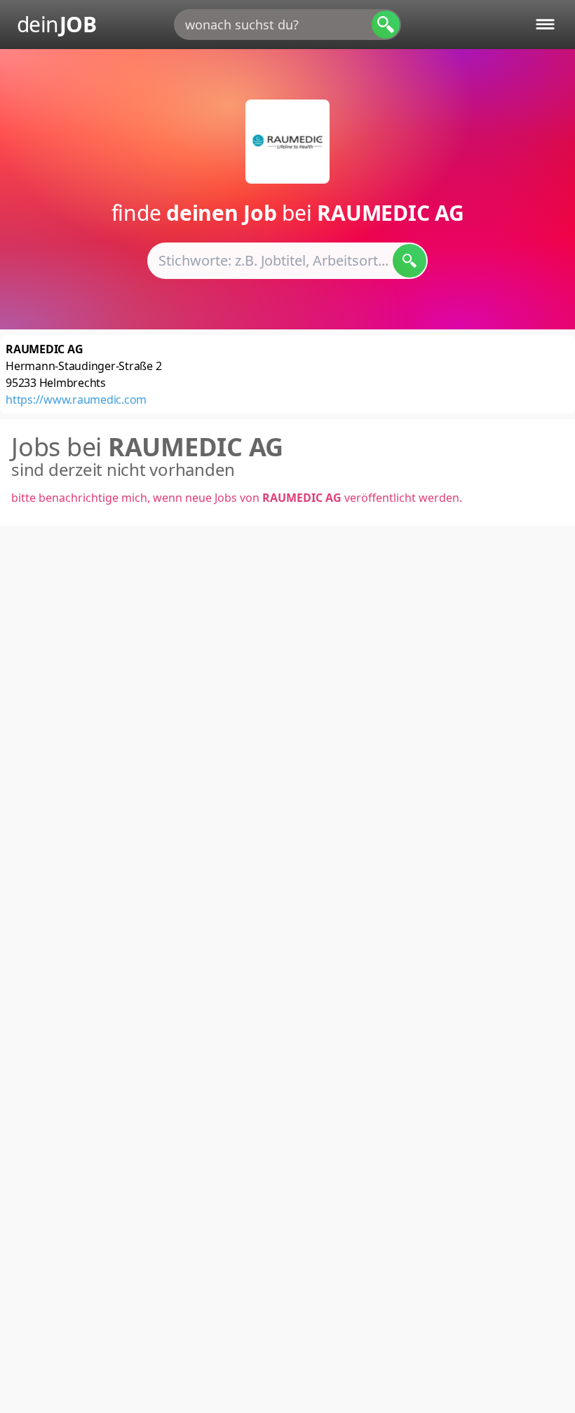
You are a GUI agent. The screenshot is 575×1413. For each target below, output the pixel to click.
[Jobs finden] (409, 261)
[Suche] (386, 25)
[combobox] (287, 24)
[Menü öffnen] (545, 24)
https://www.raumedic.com (76, 399)
